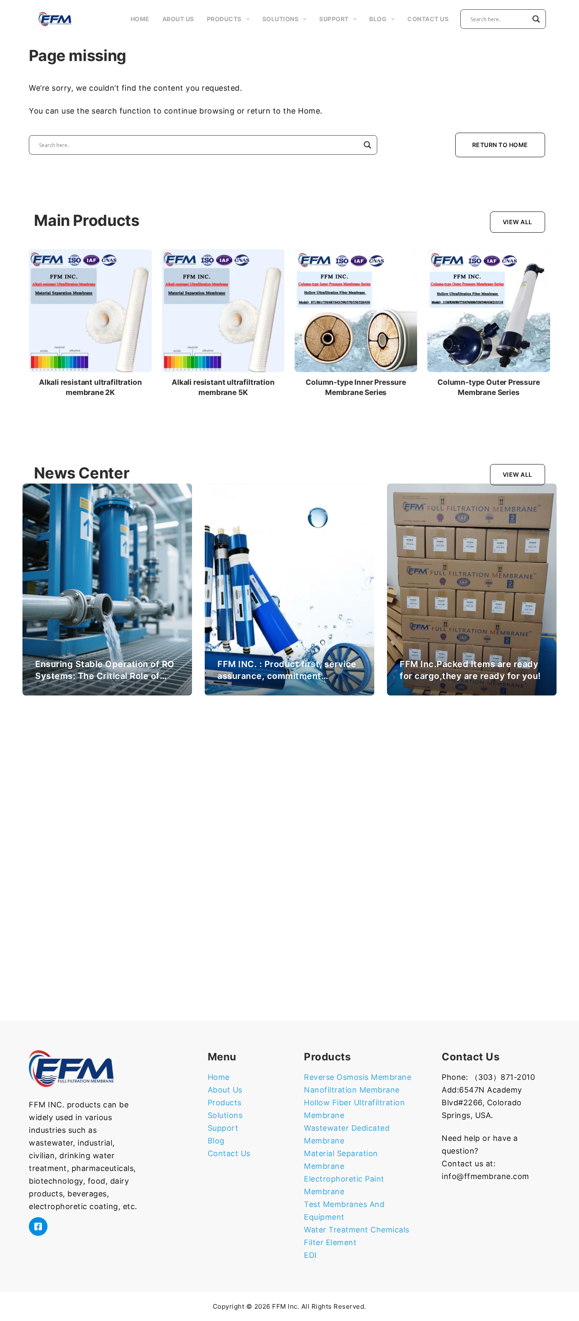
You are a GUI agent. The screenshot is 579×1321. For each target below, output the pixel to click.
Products (224, 18)
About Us (178, 18)
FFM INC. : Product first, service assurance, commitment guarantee (286, 676)
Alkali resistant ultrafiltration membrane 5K (223, 387)
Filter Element (330, 1242)
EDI (310, 1255)
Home (140, 18)
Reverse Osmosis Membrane (357, 1077)
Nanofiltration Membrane (352, 1089)
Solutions (280, 18)
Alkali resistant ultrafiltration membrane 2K (90, 387)
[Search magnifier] (536, 19)
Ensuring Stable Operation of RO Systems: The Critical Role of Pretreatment (105, 676)
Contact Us (427, 18)
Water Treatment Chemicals (356, 1229)
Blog (378, 18)
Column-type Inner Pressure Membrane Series (356, 387)
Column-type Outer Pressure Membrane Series (488, 387)
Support (334, 18)
